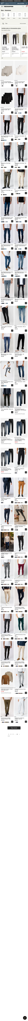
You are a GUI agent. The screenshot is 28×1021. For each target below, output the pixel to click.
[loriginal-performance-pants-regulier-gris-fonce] (15, 529)
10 (17, 734)
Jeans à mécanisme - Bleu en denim (20, 327)
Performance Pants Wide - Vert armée (6, 191)
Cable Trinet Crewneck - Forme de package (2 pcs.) (7, 690)
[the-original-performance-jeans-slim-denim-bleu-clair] (4, 140)
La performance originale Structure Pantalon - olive (5, 718)
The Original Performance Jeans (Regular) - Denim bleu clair (7, 300)
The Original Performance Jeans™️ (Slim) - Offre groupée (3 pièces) (6, 440)
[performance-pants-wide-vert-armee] (16, 139)
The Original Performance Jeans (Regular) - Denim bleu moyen (7, 218)
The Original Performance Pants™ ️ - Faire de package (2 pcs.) (5, 48)
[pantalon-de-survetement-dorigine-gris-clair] (17, 472)
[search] (23, 6)
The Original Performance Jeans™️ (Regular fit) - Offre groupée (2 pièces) (20, 440)
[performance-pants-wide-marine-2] (19, 139)
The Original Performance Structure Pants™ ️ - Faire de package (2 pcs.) (15, 48)
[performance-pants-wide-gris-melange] (18, 139)
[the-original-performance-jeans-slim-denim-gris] (3, 140)
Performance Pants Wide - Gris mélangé (20, 164)
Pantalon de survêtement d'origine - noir (19, 469)
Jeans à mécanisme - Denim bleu (20, 382)
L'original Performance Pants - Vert (20, 635)
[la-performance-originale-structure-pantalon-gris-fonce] (21, 611)
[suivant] (19, 734)
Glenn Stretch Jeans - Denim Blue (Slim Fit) (6, 355)
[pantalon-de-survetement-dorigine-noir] (15, 472)
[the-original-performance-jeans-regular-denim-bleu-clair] (19, 113)
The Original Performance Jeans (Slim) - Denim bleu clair (21, 272)
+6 (23, 502)
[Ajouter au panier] (12, 85)
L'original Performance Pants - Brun (20, 499)
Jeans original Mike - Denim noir (7, 409)
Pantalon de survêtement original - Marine (5, 499)
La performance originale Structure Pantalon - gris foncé (6, 635)
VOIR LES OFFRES (20, 3)
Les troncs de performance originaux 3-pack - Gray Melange (7, 82)
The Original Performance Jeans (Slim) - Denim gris (7, 382)
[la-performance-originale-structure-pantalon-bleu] (17, 611)
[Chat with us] (25, 1018)
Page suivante (14, 727)
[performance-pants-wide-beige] (17, 139)
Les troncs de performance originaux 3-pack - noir (6, 109)
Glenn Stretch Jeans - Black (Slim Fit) (20, 300)
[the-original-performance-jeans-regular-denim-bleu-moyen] (20, 113)
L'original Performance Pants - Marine (6, 526)
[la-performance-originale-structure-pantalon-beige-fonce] (18, 611)
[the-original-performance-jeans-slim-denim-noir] (1, 140)
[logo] (8, 6)
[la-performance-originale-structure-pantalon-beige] (15, 611)
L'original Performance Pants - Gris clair (20, 690)
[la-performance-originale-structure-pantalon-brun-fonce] (19, 611)
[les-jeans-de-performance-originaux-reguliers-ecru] (17, 113)
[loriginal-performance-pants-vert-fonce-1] (21, 502)
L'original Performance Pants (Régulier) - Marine (6, 553)
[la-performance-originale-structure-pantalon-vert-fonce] (20, 611)
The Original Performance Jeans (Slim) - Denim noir (7, 136)
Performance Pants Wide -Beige (21, 190)
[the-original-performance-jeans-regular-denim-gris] (18, 113)
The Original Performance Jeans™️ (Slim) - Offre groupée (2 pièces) (20, 410)
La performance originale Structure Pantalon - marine (20, 608)
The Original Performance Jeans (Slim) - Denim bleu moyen (7, 272)
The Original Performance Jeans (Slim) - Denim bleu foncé (7, 245)
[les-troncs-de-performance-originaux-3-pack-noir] (2, 85)
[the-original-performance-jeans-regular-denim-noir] (15, 113)
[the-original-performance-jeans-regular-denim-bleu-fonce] (16, 113)
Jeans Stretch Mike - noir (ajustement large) (19, 355)
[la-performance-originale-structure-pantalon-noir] (16, 611)
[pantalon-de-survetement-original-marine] (16, 472)
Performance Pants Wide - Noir (20, 136)
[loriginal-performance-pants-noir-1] (15, 502)
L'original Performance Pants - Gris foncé (6, 581)
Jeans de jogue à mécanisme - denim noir (6, 327)
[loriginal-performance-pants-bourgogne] (18, 502)
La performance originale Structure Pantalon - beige (19, 662)
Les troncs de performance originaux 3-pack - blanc (20, 82)
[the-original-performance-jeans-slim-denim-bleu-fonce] (2, 140)
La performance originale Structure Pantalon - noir (5, 662)
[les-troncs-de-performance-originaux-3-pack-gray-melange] (1, 85)
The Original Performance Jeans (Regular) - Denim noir (21, 109)
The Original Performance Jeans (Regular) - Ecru (21, 218)
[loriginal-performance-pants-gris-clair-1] (20, 502)
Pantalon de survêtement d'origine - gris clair (19, 718)
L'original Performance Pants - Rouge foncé (20, 581)
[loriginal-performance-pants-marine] (16, 502)
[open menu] (2, 6)
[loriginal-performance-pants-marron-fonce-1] (19, 502)
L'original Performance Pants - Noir (20, 553)
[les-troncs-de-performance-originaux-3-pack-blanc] (3, 85)
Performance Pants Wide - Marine (6, 164)
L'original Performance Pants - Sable (6, 608)
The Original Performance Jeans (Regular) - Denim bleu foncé (21, 245)
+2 (23, 611)
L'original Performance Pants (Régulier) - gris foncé (20, 526)
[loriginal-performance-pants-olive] (17, 502)
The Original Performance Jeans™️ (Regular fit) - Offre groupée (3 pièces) (6, 469)
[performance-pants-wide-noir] (15, 139)
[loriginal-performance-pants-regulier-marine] (16, 529)
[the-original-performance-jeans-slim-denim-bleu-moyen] (5, 140)
